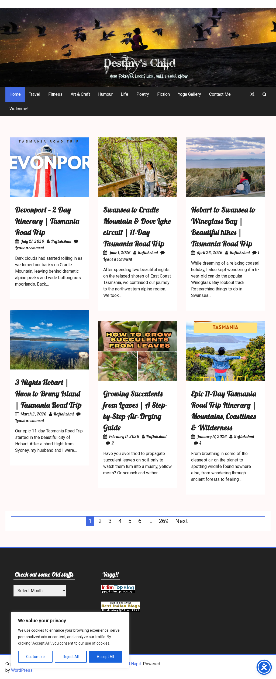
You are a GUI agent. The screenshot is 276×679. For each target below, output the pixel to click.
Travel (34, 94)
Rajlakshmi (61, 241)
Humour (105, 94)
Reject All (71, 657)
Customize (35, 657)
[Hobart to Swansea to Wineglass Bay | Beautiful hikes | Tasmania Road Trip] (225, 195)
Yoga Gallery (189, 94)
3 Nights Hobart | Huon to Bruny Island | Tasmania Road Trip (48, 394)
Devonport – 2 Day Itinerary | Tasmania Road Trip (47, 221)
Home (15, 94)
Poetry (142, 94)
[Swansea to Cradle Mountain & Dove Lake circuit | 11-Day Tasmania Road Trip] (137, 195)
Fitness (55, 94)
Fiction (163, 94)
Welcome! (19, 108)
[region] (70, 640)
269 (163, 521)
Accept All (105, 657)
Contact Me (220, 94)
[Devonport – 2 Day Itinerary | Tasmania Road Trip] (49, 195)
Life (124, 94)
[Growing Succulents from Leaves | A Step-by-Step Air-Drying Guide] (137, 379)
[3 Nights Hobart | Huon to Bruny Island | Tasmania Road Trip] (49, 368)
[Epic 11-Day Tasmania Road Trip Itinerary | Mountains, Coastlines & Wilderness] (225, 379)
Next (181, 521)
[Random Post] (252, 94)
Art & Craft (80, 94)
